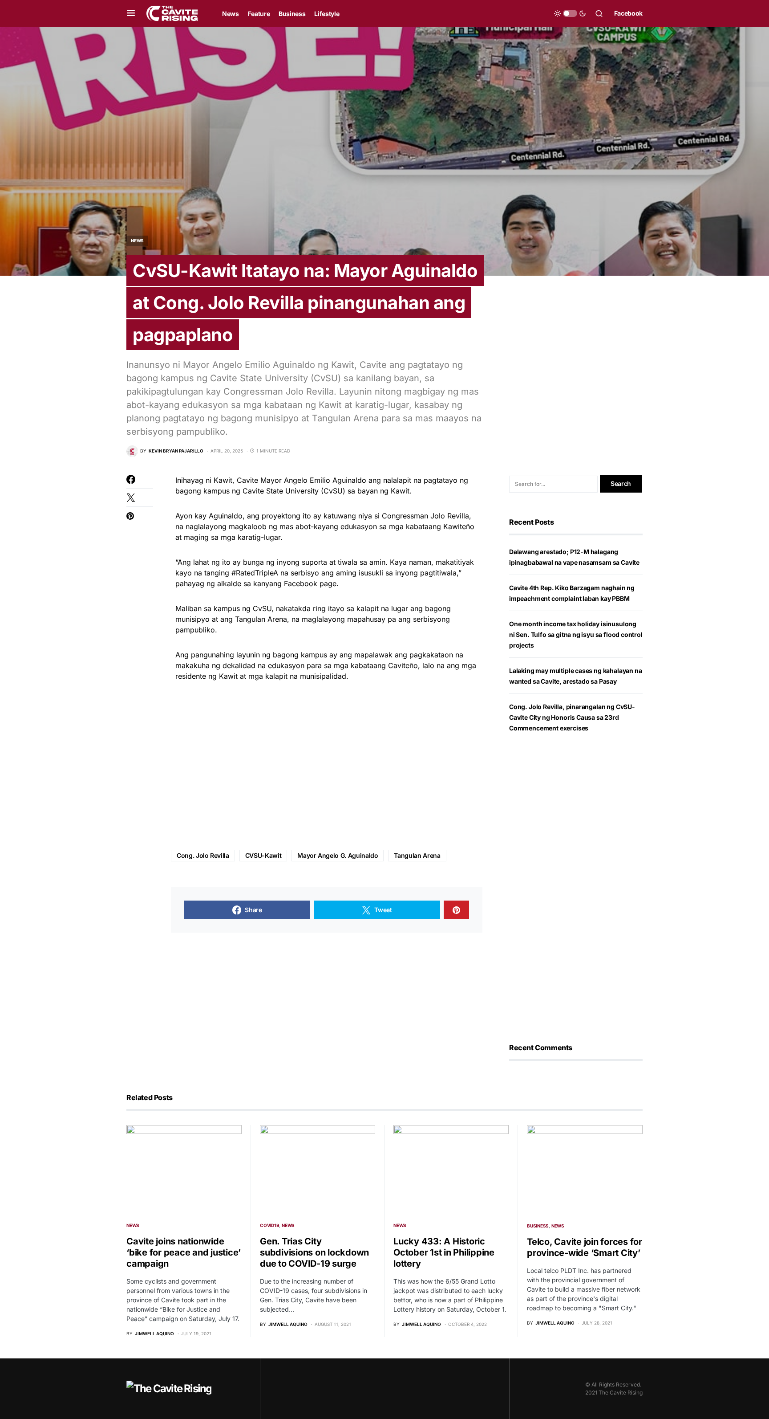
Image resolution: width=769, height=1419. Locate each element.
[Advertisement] (326, 766)
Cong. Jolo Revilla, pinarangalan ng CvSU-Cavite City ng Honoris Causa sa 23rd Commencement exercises (572, 717)
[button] (131, 13)
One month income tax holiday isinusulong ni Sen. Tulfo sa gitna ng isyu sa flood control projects (576, 634)
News (137, 240)
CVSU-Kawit (263, 855)
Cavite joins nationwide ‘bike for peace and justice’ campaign (183, 1252)
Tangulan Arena (417, 855)
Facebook (628, 13)
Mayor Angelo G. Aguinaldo (337, 855)
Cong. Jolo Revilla (203, 855)
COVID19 (269, 1225)
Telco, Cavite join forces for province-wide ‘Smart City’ (584, 1247)
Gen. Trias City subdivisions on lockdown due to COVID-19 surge (314, 1252)
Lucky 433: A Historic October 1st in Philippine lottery (443, 1252)
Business (538, 1225)
